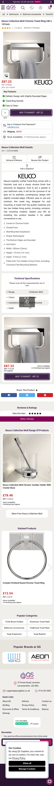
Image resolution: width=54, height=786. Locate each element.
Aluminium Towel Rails (40, 622)
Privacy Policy (28, 705)
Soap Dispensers (14, 634)
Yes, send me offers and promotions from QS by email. (26, 736)
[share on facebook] (9, 395)
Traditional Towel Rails (40, 628)
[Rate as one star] (29, 413)
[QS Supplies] (10, 7)
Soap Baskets (40, 634)
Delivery (25, 701)
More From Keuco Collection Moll (27, 513)
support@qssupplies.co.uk (18, 691)
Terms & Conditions (30, 709)
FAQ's (44, 705)
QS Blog (5, 705)
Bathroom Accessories (14, 628)
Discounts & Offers (10, 709)
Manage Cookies (27, 769)
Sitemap (6, 713)
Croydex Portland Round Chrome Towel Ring (23, 583)
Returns (45, 709)
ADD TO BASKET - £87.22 (31, 112)
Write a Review (27, 419)
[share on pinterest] (45, 395)
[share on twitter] (27, 395)
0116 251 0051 (45, 691)
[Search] (23, 8)
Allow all (27, 763)
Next (51, 2)
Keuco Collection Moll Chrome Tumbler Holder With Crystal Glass (27, 486)
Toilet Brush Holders (14, 622)
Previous (3, 2)
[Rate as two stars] (31, 413)
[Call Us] (32, 8)
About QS (6, 701)
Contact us (47, 701)
